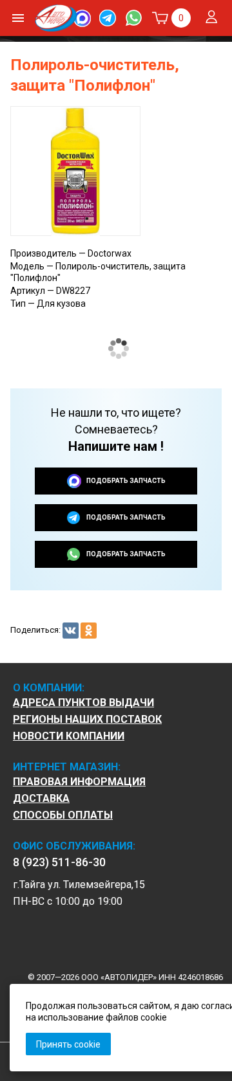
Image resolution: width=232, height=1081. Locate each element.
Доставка (41, 798)
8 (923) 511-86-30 (60, 862)
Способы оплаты (63, 815)
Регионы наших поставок (87, 719)
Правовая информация (79, 782)
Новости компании (68, 736)
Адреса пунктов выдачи (83, 703)
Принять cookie (68, 1044)
